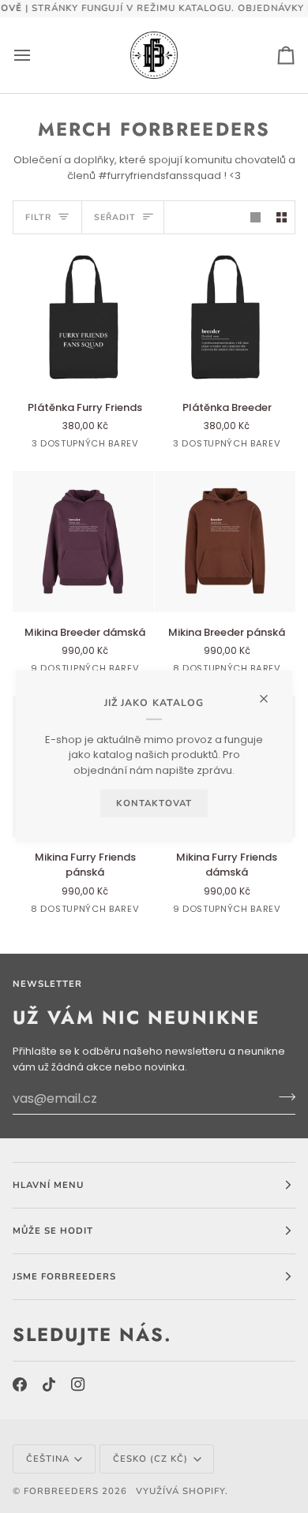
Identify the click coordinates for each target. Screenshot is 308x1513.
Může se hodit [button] (53, 1230)
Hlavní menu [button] (48, 1185)
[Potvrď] (282, 1096)
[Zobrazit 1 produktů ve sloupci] (255, 217)
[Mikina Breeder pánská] (225, 541)
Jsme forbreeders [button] (64, 1276)
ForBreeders (61, 1491)
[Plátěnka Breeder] (225, 316)
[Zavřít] (270, 692)
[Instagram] (78, 1384)
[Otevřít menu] (36, 55)
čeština (47, 1458)
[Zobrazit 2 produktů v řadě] (282, 217)
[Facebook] (20, 1384)
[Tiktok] (49, 1384)
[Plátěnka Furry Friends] (83, 316)
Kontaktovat (154, 803)
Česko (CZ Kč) (150, 1458)
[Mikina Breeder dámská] (83, 541)
